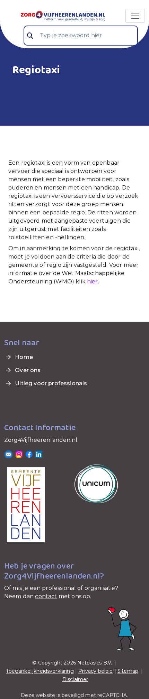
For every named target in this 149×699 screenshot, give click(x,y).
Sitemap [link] (127, 671)
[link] (54, 15)
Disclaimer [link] (75, 679)
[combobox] (81, 36)
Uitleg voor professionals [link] (50, 383)
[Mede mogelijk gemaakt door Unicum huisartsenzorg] (96, 483)
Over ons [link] (27, 370)
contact (46, 596)
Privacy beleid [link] (95, 671)
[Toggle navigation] (135, 16)
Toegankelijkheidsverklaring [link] (39, 671)
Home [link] (23, 357)
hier (92, 281)
